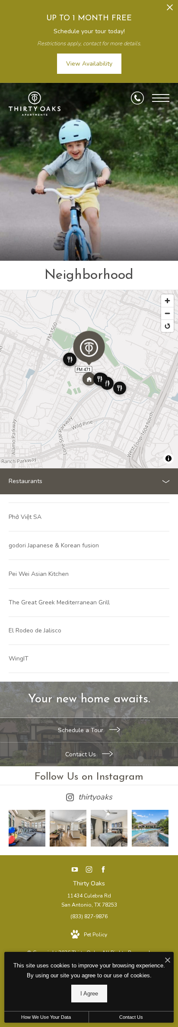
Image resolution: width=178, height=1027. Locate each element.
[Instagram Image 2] (68, 828)
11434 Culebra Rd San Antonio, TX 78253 (89, 900)
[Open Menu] (160, 98)
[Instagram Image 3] (109, 828)
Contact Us (81, 754)
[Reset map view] (167, 325)
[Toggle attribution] (168, 458)
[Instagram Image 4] (150, 828)
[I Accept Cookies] (167, 960)
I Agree (89, 993)
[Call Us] (137, 98)
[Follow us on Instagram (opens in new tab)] (89, 869)
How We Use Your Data (46, 1017)
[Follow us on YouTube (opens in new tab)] (75, 869)
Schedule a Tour (81, 730)
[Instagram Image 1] (27, 828)
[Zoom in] (167, 300)
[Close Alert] (170, 9)
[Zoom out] (167, 313)
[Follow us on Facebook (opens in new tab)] (103, 869)
